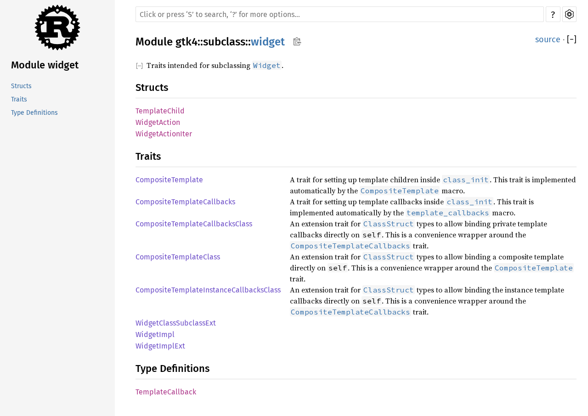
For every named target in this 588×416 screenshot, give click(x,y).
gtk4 (186, 41)
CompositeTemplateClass (178, 257)
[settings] (569, 14)
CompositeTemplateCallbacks (185, 201)
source (547, 39)
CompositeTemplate (169, 179)
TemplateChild (160, 111)
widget (268, 41)
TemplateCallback (166, 392)
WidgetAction (158, 122)
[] (572, 39)
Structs (21, 86)
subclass (224, 41)
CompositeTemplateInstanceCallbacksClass (208, 290)
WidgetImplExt (160, 346)
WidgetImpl (155, 334)
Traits (19, 99)
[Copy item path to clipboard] (297, 41)
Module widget (45, 65)
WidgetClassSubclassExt (176, 323)
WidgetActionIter (164, 133)
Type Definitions (34, 113)
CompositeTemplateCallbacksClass (194, 223)
